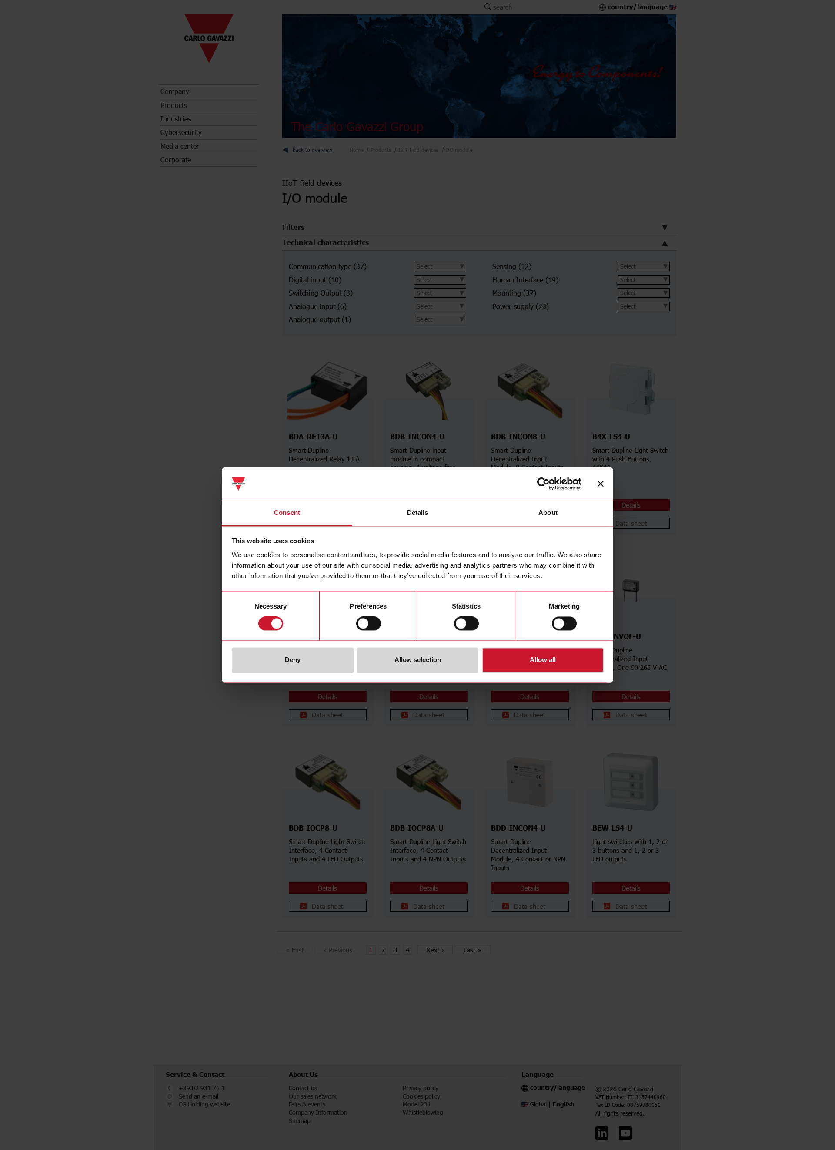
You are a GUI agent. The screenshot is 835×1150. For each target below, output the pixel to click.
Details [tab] (417, 512)
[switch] (368, 624)
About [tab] (548, 512)
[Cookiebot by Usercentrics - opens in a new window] (543, 484)
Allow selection (417, 659)
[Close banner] (601, 484)
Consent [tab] (287, 512)
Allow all (543, 659)
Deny (293, 659)
